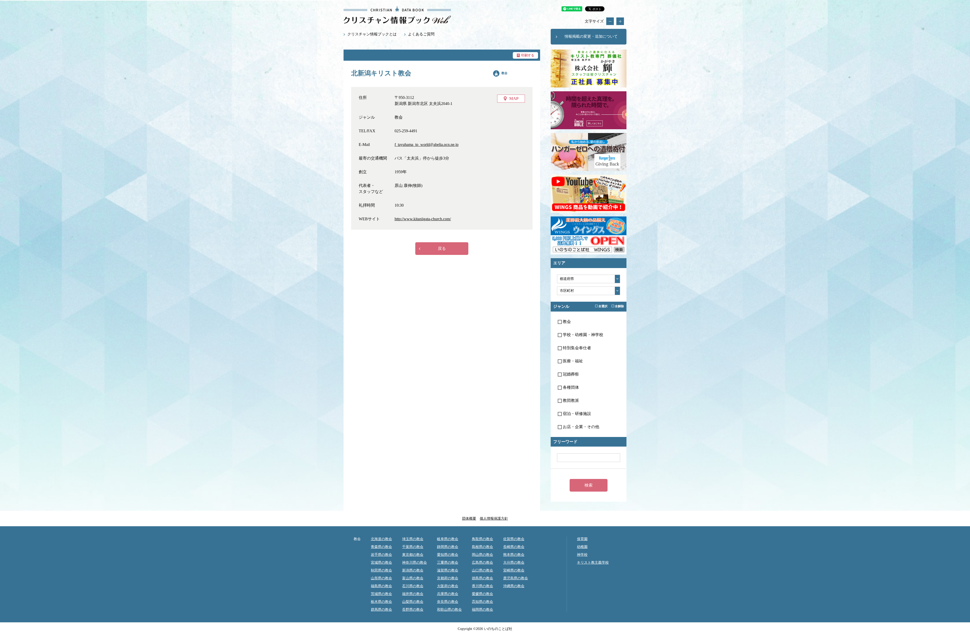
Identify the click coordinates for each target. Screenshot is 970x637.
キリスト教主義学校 (593, 562)
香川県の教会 (482, 586)
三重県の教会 (447, 562)
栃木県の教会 (381, 602)
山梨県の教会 (412, 602)
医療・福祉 (572, 361)
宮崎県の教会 (513, 570)
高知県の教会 (482, 602)
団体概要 (469, 518)
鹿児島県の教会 (515, 578)
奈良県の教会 (447, 602)
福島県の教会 (381, 586)
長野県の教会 (412, 609)
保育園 (582, 539)
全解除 (619, 306)
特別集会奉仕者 (576, 348)
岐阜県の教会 (447, 539)
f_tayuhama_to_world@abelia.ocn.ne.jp (426, 144)
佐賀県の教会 (513, 539)
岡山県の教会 (482, 555)
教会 (504, 73)
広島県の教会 (482, 562)
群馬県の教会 (381, 609)
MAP (514, 98)
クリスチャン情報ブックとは (372, 34)
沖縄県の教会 (513, 586)
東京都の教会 (412, 555)
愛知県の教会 (447, 555)
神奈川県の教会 (414, 562)
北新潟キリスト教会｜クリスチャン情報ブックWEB (397, 15)
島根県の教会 (482, 547)
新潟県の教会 (412, 570)
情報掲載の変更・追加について (591, 36)
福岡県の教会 (482, 609)
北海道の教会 (381, 539)
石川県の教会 (412, 586)
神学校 (582, 555)
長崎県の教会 (513, 547)
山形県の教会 (381, 578)
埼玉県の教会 (412, 539)
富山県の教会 (412, 578)
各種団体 (570, 387)
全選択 (603, 306)
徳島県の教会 (482, 578)
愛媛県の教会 (482, 594)
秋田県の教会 (381, 570)
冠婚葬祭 (570, 374)
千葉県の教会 (412, 547)
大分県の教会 (513, 562)
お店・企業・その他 (580, 427)
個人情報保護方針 (494, 518)
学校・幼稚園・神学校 (582, 335)
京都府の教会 (447, 578)
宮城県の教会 (381, 562)
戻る (442, 248)
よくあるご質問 (421, 34)
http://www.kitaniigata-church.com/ (423, 219)
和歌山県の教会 (449, 609)
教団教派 (570, 400)
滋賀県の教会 (447, 570)
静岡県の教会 (447, 547)
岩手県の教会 (381, 555)
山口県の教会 (482, 570)
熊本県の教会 (513, 555)
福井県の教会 (412, 594)
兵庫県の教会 (447, 594)
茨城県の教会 (381, 594)
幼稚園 (582, 547)
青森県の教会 (381, 547)
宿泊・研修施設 (576, 413)
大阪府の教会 (447, 586)
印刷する (527, 55)
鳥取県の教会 (482, 539)
